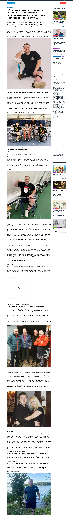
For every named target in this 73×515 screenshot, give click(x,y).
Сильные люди (10, 7)
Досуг (54, 208)
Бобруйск (60, 18)
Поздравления (55, 18)
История (54, 48)
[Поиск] (65, 0)
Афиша (57, 208)
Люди (54, 19)
